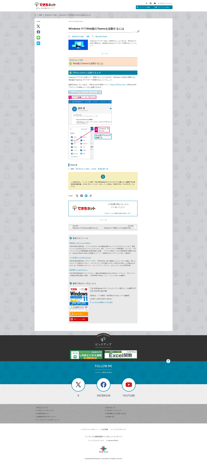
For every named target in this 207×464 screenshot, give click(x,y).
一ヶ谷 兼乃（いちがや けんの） (81, 257)
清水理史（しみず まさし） (79, 270)
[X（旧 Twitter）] (146, 3)
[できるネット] (35, 15)
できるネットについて (166, 3)
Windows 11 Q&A (51, 15)
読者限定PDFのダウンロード (46, 417)
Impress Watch (113, 440)
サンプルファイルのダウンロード (48, 420)
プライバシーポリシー (90, 429)
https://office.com (117, 84)
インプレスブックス (97, 440)
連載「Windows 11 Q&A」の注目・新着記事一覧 (89, 169)
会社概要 (105, 429)
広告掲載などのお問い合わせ (116, 413)
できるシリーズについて (45, 410)
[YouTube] (155, 3)
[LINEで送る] (38, 37)
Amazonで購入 (78, 314)
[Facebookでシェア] (38, 32)
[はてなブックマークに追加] (38, 43)
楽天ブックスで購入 (79, 319)
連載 (40, 15)
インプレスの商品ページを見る (102, 302)
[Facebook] (150, 3)
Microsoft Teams (101, 36)
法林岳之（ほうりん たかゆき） (80, 243)
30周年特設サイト (43, 413)
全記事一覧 (110, 417)
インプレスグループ (119, 429)
